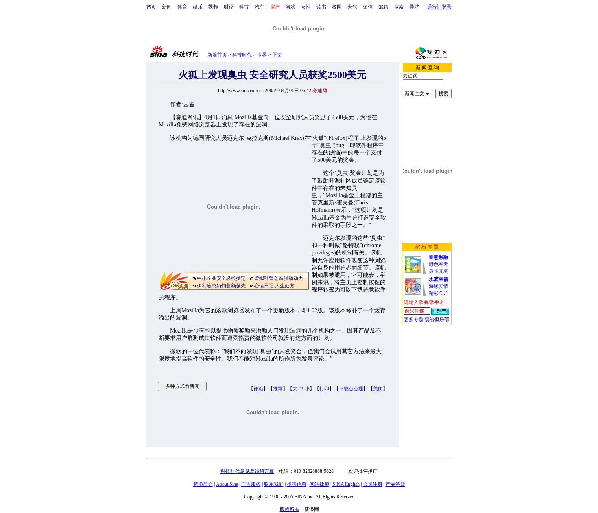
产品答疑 (395, 484)
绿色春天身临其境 (438, 264)
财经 (229, 7)
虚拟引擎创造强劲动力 (278, 278)
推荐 (278, 388)
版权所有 (289, 509)
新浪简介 (203, 484)
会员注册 (372, 484)
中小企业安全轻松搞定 (221, 278)
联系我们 (274, 484)
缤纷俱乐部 (437, 319)
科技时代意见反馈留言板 (247, 471)
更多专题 (413, 319)
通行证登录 (439, 7)
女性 (306, 7)
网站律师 (319, 484)
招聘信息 (296, 484)
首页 (151, 7)
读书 (321, 7)
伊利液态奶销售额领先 (221, 286)
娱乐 (198, 7)
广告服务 (251, 484)
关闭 (378, 388)
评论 (258, 388)
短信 (368, 7)
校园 (337, 7)
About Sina (227, 484)
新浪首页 (217, 55)
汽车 (259, 7)
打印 (324, 388)
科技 (244, 7)
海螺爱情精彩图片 (438, 286)
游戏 (290, 7)
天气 (352, 7)
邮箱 (383, 7)
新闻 (167, 7)
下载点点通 (351, 388)
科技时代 (242, 55)
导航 (414, 7)
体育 (182, 7)
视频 (213, 7)
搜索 (399, 7)
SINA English (346, 484)
